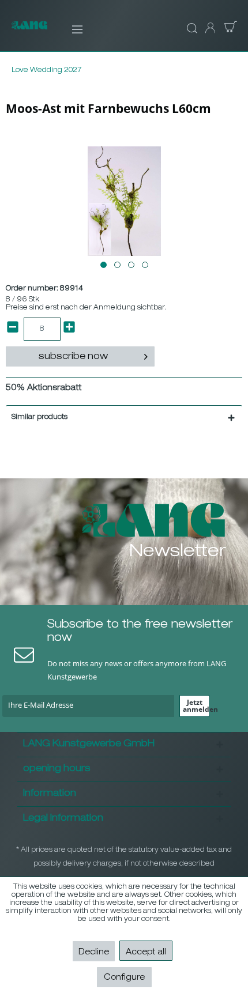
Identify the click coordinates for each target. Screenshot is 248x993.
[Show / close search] (190, 28)
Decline (93, 953)
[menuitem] (69, 28)
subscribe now (73, 357)
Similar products (39, 417)
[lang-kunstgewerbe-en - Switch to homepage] (29, 31)
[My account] (209, 28)
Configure (124, 978)
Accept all (146, 953)
